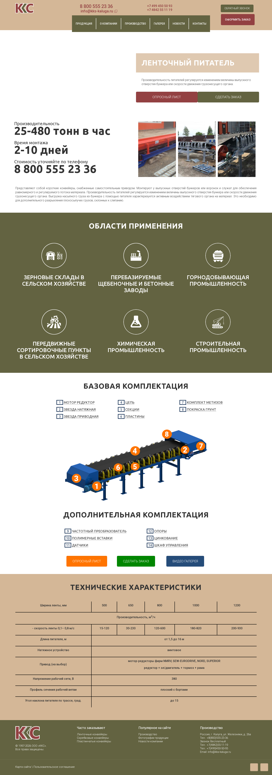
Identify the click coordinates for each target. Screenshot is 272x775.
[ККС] (24, 8)
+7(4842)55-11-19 (217, 745)
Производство (147, 734)
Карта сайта (23, 767)
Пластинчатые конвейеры (94, 741)
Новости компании (150, 741)
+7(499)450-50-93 (217, 748)
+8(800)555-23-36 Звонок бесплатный (214, 739)
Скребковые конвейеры (93, 737)
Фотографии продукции (153, 737)
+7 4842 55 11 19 (159, 10)
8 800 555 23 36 (96, 6)
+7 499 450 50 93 (159, 6)
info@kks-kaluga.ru (97, 11)
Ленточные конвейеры (92, 734)
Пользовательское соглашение (54, 767)
